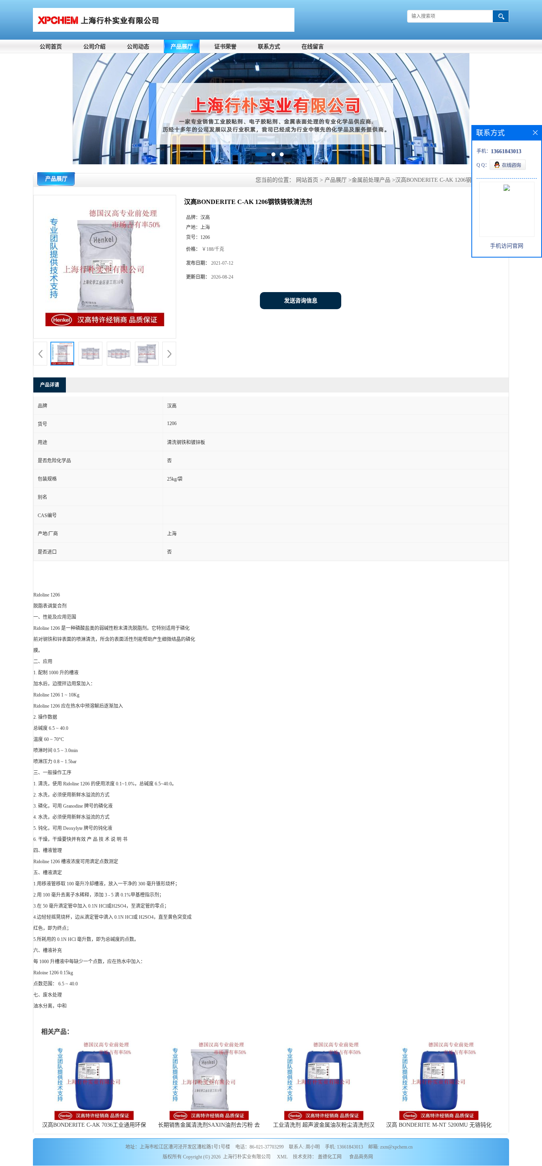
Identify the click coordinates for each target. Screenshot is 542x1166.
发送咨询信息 (300, 301)
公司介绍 (94, 47)
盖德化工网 (330, 1157)
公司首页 (51, 47)
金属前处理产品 (371, 180)
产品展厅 (182, 47)
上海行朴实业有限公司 (247, 1157)
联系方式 (269, 47)
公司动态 (138, 47)
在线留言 (313, 47)
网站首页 (307, 180)
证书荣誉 (225, 47)
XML (282, 1157)
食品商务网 (361, 1157)
